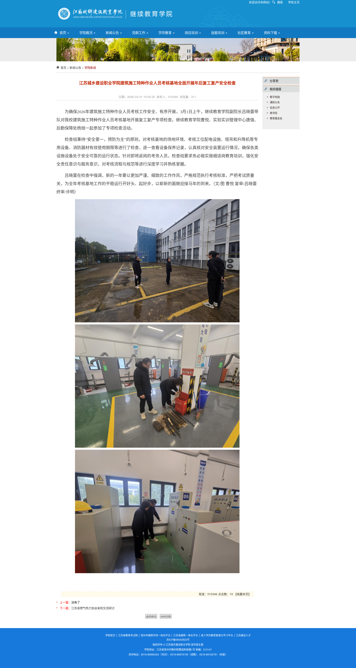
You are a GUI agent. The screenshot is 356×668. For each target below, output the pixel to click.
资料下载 (271, 32)
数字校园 (275, 97)
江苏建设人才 (243, 635)
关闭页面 (166, 616)
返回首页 (151, 616)
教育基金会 (276, 118)
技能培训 (218, 32)
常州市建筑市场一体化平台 (155, 635)
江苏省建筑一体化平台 (185, 635)
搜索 (280, 2)
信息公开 (275, 107)
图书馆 (273, 113)
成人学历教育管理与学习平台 (217, 635)
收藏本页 (242, 594)
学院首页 (110, 635)
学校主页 (294, 2)
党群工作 (139, 32)
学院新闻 (90, 67)
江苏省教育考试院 (128, 635)
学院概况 (86, 32)
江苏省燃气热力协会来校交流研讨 (93, 608)
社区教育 (245, 32)
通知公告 (275, 102)
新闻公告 (113, 32)
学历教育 (165, 32)
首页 (63, 32)
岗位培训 (192, 32)
